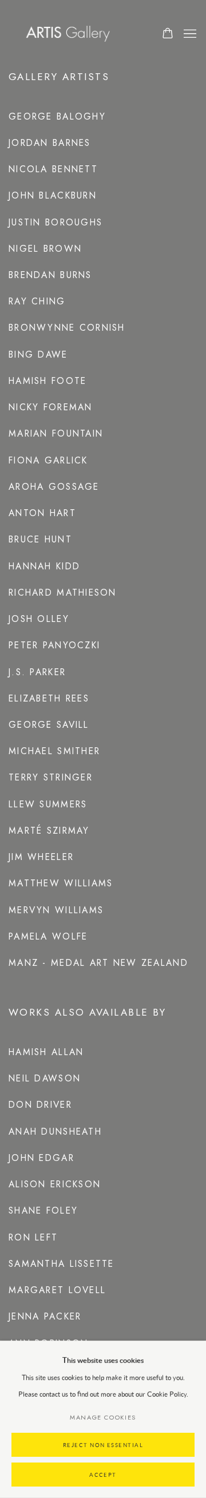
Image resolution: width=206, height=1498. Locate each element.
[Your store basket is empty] (168, 34)
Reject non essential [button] (103, 1445)
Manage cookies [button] (103, 1417)
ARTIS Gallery (73, 34)
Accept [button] (103, 1475)
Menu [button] (188, 34)
